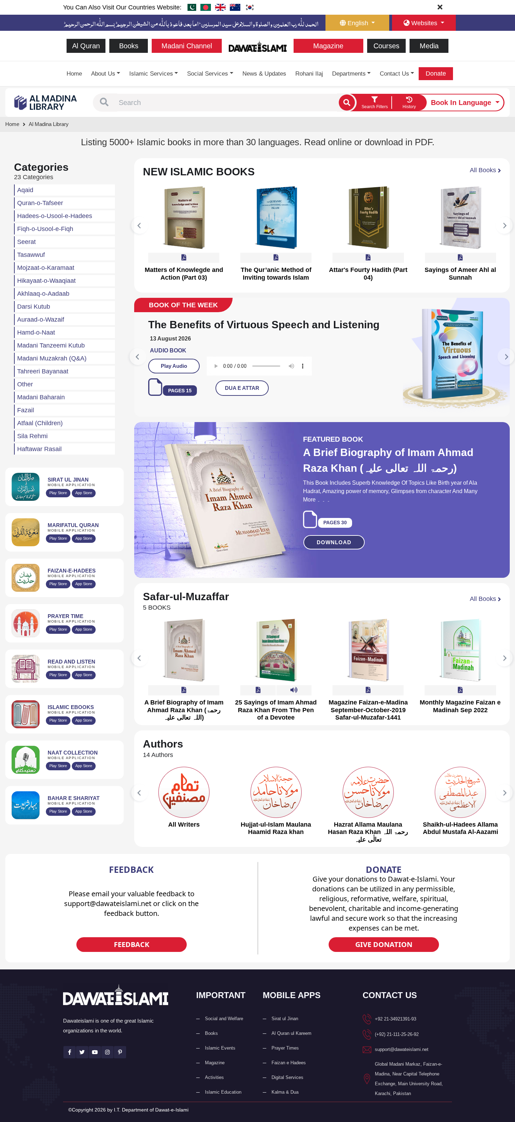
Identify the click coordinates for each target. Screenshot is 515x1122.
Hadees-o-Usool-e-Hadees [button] (54, 215)
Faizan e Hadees (289, 1075)
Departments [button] (349, 73)
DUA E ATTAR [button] (280, 401)
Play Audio (212, 378)
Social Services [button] (207, 73)
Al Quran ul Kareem (291, 1046)
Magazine (328, 46)
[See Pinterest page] (120, 1065)
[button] (104, 102)
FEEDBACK (131, 957)
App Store (83, 493)
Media (429, 46)
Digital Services (287, 1090)
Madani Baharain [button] (41, 397)
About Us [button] (103, 73)
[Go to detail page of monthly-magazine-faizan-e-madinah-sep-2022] (460, 662)
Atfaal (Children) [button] (40, 423)
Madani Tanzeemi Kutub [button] (51, 345)
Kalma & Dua (285, 1104)
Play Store (58, 493)
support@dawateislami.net (401, 1062)
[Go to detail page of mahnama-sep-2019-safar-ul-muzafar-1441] (368, 662)
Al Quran (86, 46)
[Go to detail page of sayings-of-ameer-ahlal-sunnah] (460, 217)
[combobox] (227, 102)
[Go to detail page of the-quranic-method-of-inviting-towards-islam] (276, 217)
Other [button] (25, 384)
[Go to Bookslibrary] (46, 102)
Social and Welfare (224, 1031)
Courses (386, 46)
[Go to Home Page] (258, 45)
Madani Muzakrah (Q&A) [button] (52, 358)
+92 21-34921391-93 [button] (395, 1031)
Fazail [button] (25, 410)
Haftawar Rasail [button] (39, 449)
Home (74, 73)
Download (334, 555)
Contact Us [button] (394, 73)
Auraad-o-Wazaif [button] (40, 319)
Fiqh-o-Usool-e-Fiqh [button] (45, 228)
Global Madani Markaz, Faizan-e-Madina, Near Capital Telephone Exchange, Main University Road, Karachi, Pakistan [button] (409, 1091)
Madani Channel (187, 46)
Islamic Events (220, 1060)
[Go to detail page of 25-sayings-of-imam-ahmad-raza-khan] (276, 662)
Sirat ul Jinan (285, 1031)
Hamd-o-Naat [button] (36, 332)
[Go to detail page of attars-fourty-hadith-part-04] (368, 217)
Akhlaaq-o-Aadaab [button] (43, 293)
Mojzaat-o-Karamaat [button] (45, 267)
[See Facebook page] (69, 1065)
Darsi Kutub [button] (33, 306)
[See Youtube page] (95, 1065)
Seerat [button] (26, 241)
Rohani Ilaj (309, 73)
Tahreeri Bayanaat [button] (42, 371)
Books (128, 46)
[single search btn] (347, 102)
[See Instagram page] (107, 1065)
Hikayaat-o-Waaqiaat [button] (46, 280)
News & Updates (264, 73)
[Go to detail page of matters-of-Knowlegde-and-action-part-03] (184, 217)
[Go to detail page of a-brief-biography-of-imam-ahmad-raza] (184, 662)
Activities (214, 1090)
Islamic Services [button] (151, 73)
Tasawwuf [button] (31, 254)
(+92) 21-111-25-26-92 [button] (397, 1047)
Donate (436, 73)
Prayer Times (285, 1060)
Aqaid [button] (25, 190)
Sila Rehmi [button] (32, 436)
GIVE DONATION (383, 957)
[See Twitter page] (82, 1065)
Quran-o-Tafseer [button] (40, 202)
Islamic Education (223, 1104)
